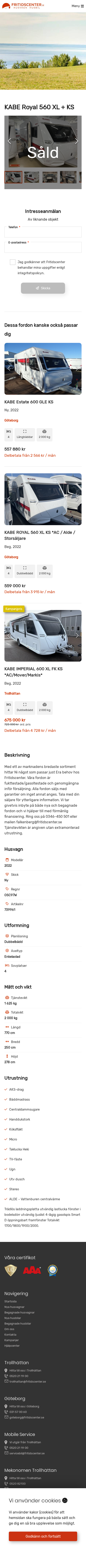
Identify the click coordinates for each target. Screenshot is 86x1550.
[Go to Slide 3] (50, 177)
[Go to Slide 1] (13, 177)
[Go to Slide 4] (68, 177)
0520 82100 (17, 1483)
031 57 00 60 (18, 1412)
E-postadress (18, 242)
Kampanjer (11, 1340)
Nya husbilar (12, 1318)
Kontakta (10, 1334)
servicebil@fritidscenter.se (27, 1453)
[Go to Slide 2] (32, 177)
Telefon (14, 227)
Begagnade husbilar (17, 1323)
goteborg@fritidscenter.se (26, 1417)
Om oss (9, 1329)
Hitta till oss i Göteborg (24, 1406)
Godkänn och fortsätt (43, 1536)
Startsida (10, 1301)
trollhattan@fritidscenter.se (27, 1381)
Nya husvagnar (14, 1307)
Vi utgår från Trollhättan (25, 1442)
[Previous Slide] (9, 141)
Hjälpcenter (12, 1345)
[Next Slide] (77, 141)
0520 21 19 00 (18, 1376)
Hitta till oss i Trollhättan (25, 1370)
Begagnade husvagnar (19, 1312)
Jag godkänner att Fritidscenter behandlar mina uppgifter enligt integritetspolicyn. (41, 267)
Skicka (45, 288)
